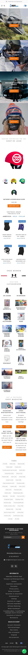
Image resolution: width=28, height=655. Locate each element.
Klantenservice (14, 596)
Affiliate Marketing (14, 606)
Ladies (13, 486)
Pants (8, 493)
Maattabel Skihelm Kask (14, 576)
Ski (12, 496)
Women (9, 509)
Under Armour (9, 506)
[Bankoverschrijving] (7, 643)
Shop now (14, 25)
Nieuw (15, 216)
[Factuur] (16, 643)
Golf (13, 476)
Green (22, 476)
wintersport (18, 515)
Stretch (7, 502)
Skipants (19, 499)
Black (9, 467)
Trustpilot (21, 650)
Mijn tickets (14, 630)
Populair (22, 216)
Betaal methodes (14, 591)
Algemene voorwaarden (14, 584)
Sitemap (14, 598)
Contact (14, 581)
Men (22, 486)
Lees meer (7, 426)
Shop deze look (14, 206)
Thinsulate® (18, 502)
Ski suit (20, 496)
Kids (5, 486)
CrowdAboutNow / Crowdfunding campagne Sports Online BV (14, 612)
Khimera (20, 483)
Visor (20, 506)
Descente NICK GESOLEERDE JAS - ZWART (21, 261)
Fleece (5, 476)
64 (10, 519)
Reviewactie (14, 617)
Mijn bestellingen (14, 627)
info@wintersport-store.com (15, 560)
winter (7, 515)
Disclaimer (14, 586)
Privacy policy (14, 589)
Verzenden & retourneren (14, 593)
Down (19, 473)
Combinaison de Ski (10, 470)
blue (18, 509)
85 (17, 519)
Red (5, 496)
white (20, 512)
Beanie (21, 463)
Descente (9, 473)
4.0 (5, 463)
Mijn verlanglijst (14, 632)
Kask (18, 480)
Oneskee (17, 489)
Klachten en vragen (14, 601)
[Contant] (11, 643)
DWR (22, 470)
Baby (12, 463)
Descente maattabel (14, 603)
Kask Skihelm (8, 483)
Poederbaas (18, 493)
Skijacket (8, 499)
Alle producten (14, 637)
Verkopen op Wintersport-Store (14, 579)
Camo (18, 467)
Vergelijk (14, 635)
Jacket (9, 480)
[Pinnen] (21, 643)
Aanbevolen (7, 216)
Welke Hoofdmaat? (14, 608)
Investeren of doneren (14, 615)
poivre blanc (9, 512)
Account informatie (14, 625)
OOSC (8, 489)
